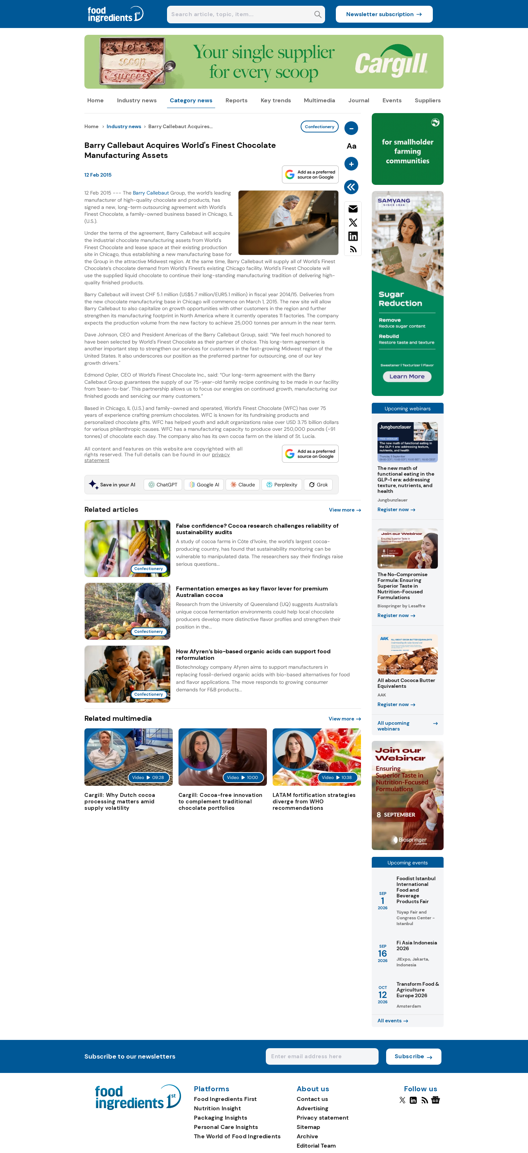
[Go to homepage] (138, 1108)
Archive (307, 1136)
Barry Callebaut (151, 193)
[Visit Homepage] (116, 26)
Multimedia (319, 100)
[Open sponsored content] (264, 86)
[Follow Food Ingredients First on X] (402, 1103)
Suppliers (428, 100)
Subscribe (410, 1056)
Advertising (312, 1108)
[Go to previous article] (352, 187)
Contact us (312, 1099)
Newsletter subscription (380, 14)
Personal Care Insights (226, 1127)
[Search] (318, 15)
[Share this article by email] (352, 210)
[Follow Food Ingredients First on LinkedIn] (413, 1103)
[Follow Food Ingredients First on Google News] (436, 1103)
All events (390, 1020)
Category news (191, 100)
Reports (236, 100)
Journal (358, 100)
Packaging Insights (220, 1117)
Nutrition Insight (217, 1108)
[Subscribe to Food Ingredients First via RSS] (352, 251)
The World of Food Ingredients (237, 1136)
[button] (163, 484)
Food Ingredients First (225, 1099)
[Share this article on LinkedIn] (352, 237)
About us (313, 1089)
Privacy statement (323, 1117)
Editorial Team (316, 1145)
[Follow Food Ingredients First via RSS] (424, 1103)
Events (392, 100)
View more (342, 510)
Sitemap (308, 1127)
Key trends (276, 100)
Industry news (137, 100)
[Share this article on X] (352, 224)
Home (95, 100)
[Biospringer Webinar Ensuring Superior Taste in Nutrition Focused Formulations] (408, 848)
